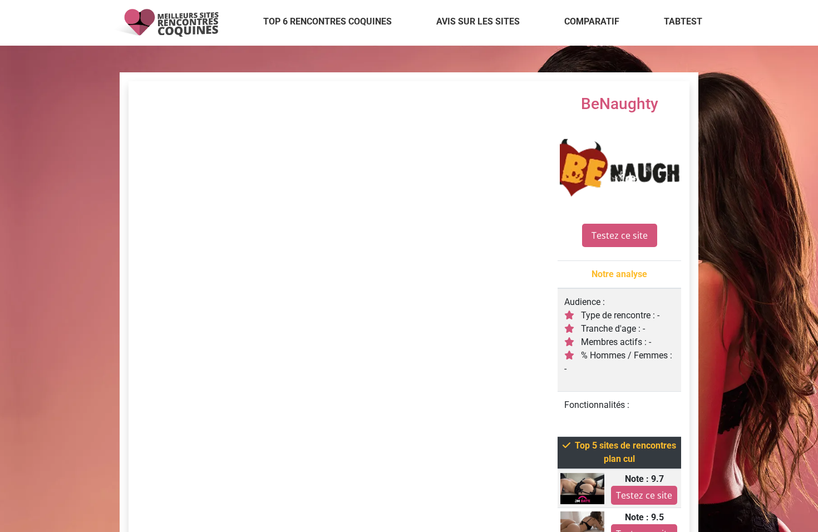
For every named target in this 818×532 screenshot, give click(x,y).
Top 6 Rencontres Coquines (327, 21)
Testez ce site (620, 235)
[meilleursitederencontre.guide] (165, 23)
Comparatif (591, 21)
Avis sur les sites (478, 21)
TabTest (683, 21)
